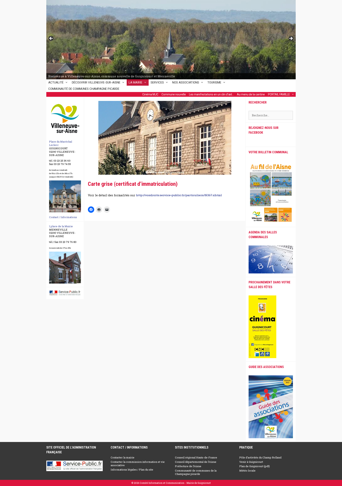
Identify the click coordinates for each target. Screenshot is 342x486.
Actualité (56, 82)
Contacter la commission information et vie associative (138, 463)
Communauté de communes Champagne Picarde (83, 89)
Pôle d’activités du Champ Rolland (260, 457)
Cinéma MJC (150, 94)
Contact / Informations (63, 217)
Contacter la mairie (122, 457)
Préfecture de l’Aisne (188, 466)
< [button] (51, 39)
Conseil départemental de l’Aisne (195, 462)
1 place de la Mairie (61, 226)
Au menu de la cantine (251, 94)
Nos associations (185, 82)
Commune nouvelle (174, 94)
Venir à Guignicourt (251, 462)
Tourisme (214, 82)
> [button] (291, 39)
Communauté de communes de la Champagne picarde (196, 472)
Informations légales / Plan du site (132, 469)
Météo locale (247, 470)
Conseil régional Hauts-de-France (196, 457)
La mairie (135, 82)
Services (157, 82)
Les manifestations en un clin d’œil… (211, 94)
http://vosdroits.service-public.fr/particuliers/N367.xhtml (179, 195)
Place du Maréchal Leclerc (60, 143)
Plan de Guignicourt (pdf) (254, 466)
